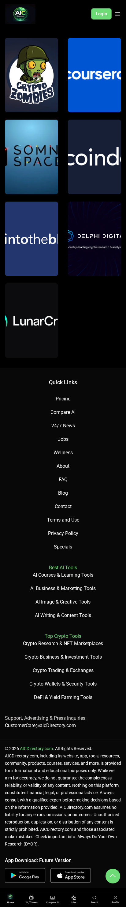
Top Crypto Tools (63, 636)
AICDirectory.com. (37, 748)
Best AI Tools (63, 568)
